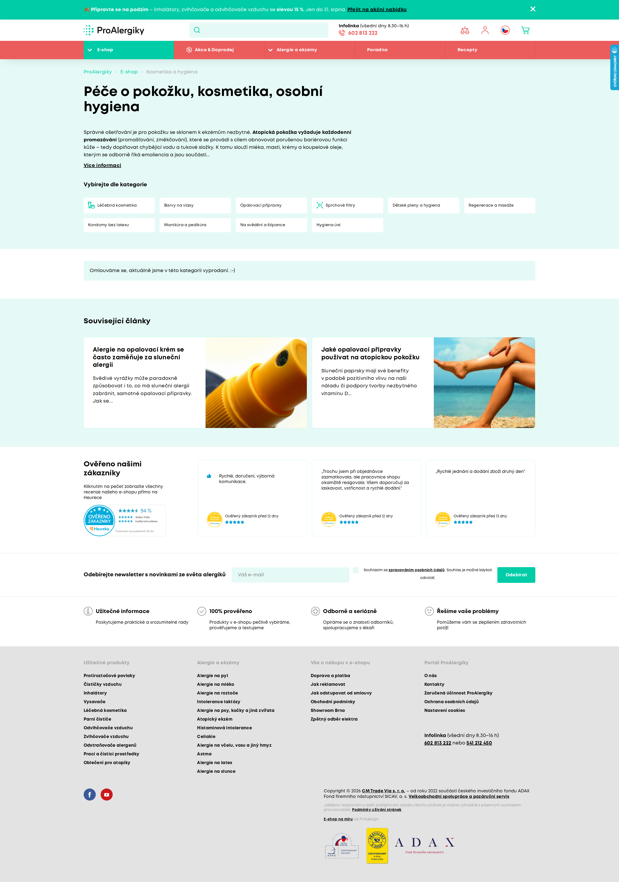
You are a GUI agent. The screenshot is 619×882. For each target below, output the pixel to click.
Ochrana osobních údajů (451, 702)
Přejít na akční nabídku (377, 9)
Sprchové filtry (340, 205)
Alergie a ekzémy (297, 50)
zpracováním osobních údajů (417, 570)
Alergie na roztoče (217, 693)
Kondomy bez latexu (108, 225)
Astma (204, 754)
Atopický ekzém (214, 719)
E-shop (105, 50)
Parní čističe (97, 719)
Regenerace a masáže (491, 205)
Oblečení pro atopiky (107, 763)
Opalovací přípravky (261, 205)
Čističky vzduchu (103, 685)
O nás (430, 676)
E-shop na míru (338, 819)
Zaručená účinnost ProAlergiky (458, 693)
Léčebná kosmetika (117, 205)
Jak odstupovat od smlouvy (341, 693)
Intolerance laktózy (218, 702)
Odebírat (516, 575)
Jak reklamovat (328, 685)
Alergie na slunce (216, 772)
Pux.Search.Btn (197, 30)
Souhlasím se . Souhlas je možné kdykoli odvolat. (428, 574)
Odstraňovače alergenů (110, 745)
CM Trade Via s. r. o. (383, 791)
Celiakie (206, 737)
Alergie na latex (214, 763)
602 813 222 (363, 33)
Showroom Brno (328, 711)
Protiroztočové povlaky (109, 676)
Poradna (377, 50)
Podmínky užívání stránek (376, 810)
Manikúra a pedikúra (185, 225)
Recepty (467, 50)
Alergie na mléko (215, 685)
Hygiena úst (329, 225)
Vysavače (95, 702)
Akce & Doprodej (214, 50)
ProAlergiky (98, 72)
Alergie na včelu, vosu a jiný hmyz (234, 745)
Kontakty (434, 685)
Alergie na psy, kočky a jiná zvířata (235, 711)
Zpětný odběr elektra (334, 719)
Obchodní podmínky (333, 702)
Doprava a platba (330, 676)
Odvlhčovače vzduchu (108, 728)
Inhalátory (95, 693)
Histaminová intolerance (224, 728)
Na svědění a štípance (262, 225)
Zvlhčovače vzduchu (106, 737)
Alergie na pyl (212, 676)
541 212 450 (479, 743)
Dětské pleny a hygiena (416, 205)
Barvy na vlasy (179, 205)
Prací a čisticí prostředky (112, 754)
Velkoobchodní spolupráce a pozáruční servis (459, 797)
